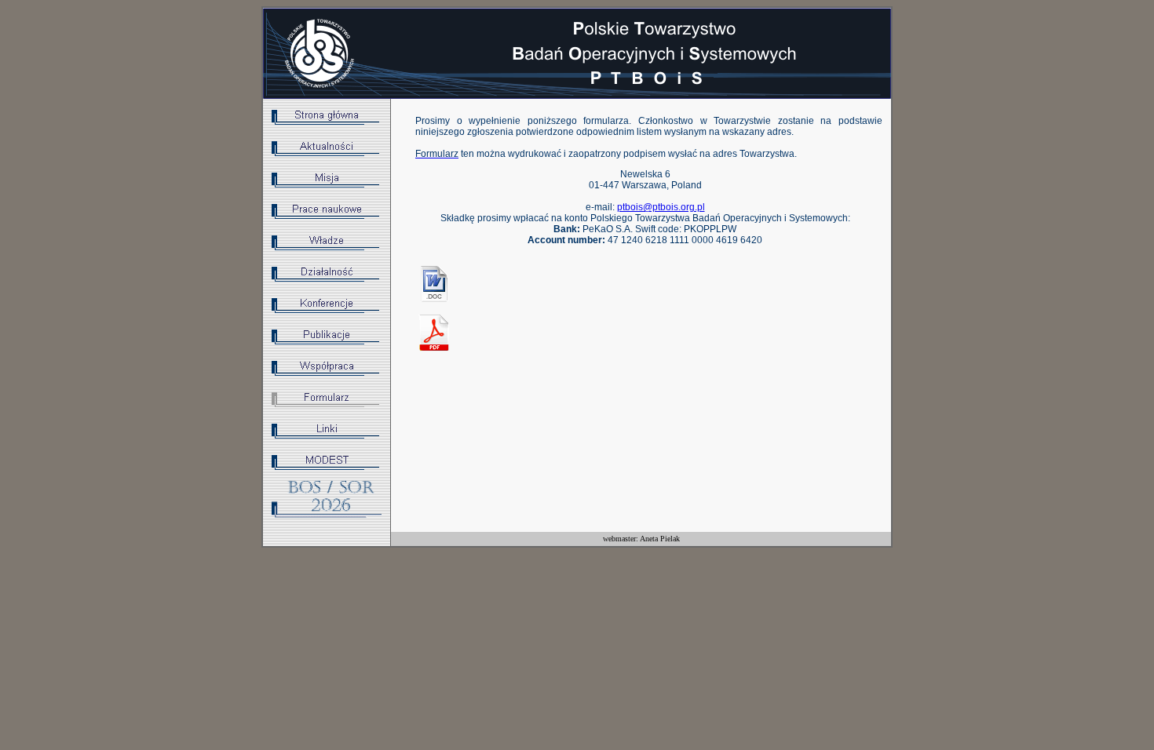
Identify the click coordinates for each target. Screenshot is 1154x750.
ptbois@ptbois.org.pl (661, 207)
